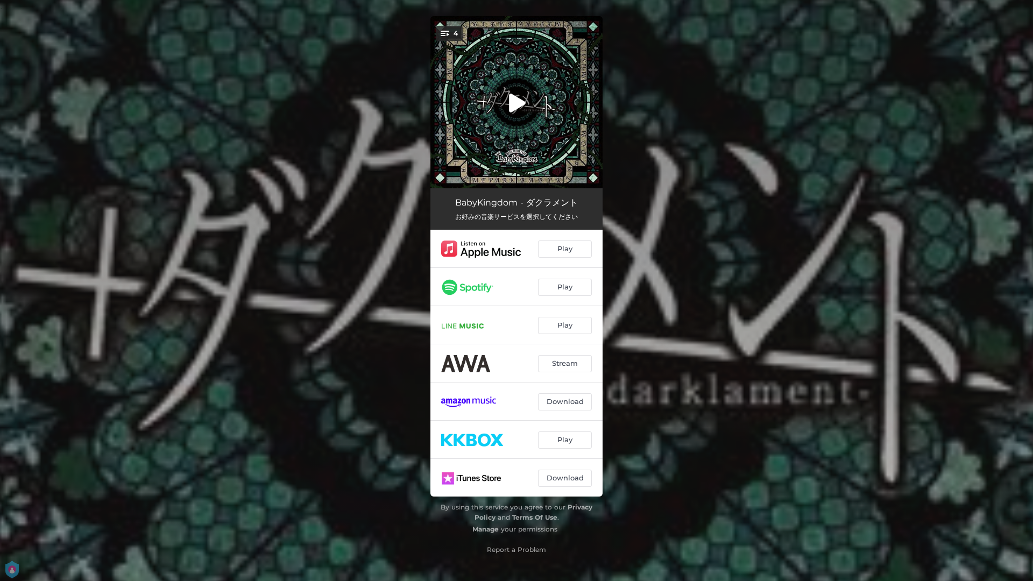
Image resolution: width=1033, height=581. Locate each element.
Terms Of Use (534, 517)
